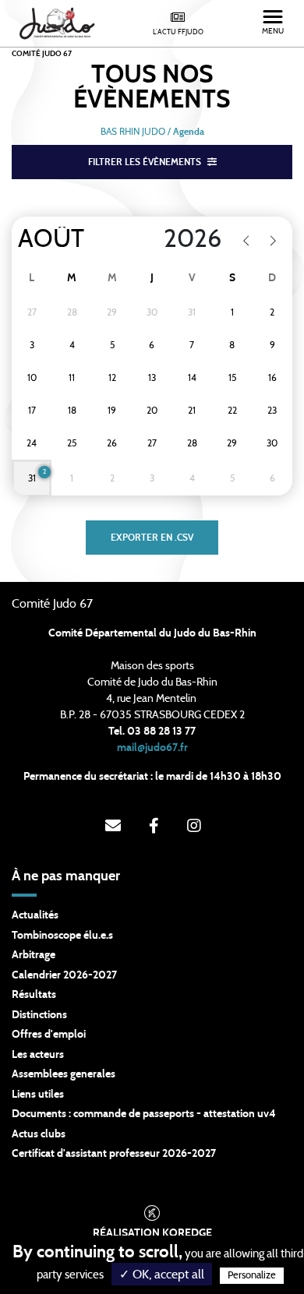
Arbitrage (33, 955)
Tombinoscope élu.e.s (62, 935)
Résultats (34, 994)
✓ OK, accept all (161, 1274)
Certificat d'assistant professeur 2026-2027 (114, 1153)
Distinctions (39, 1015)
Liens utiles (38, 1094)
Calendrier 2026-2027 (64, 975)
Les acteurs (38, 1054)
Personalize (252, 1276)
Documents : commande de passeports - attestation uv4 (144, 1114)
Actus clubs (38, 1134)
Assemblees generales (63, 1074)
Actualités (35, 915)
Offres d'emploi (49, 1034)
